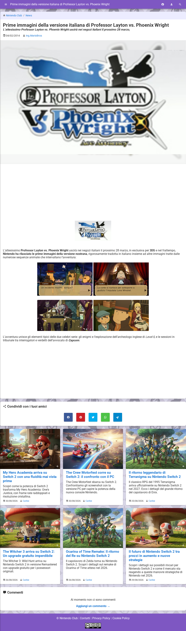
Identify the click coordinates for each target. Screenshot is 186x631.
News (29, 15)
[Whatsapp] (105, 417)
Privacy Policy (101, 618)
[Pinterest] (80, 417)
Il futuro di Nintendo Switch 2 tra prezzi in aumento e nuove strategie (154, 555)
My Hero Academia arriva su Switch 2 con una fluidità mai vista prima (29, 476)
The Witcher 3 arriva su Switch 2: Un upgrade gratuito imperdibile (28, 553)
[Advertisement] (93, 192)
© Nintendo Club (67, 618)
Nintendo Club (14, 15)
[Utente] (171, 4)
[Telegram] (117, 417)
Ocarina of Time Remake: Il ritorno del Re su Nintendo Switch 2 (92, 553)
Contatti (85, 618)
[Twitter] (93, 417)
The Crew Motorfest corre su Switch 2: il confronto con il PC (90, 474)
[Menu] (5, 4)
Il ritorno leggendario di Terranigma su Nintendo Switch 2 (155, 474)
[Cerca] (180, 4)
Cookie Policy (121, 618)
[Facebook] (162, 4)
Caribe (26, 501)
